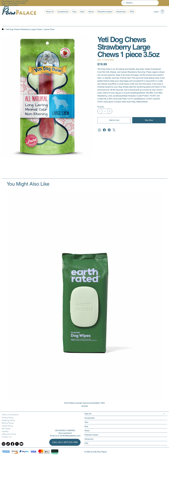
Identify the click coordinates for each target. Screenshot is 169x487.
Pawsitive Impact (91, 435)
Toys (86, 422)
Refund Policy (7, 423)
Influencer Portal (9, 434)
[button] (162, 11)
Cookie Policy (7, 426)
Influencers (89, 439)
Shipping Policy (8, 420)
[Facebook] (104, 130)
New (86, 426)
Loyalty (5, 431)
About (86, 431)
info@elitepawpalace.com (70, 436)
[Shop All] (164, 414)
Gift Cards (6, 428)
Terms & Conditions (10, 415)
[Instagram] (3, 444)
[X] (17, 444)
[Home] (3, 29)
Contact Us (7, 437)
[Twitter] (114, 130)
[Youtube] (21, 444)
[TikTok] (8, 444)
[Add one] (109, 111)
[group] (84, 300)
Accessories (89, 418)
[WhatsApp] (99, 130)
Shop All (87, 414)
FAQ (86, 443)
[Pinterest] (109, 130)
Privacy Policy (7, 417)
